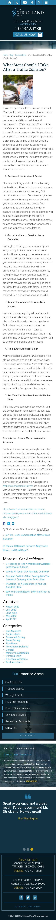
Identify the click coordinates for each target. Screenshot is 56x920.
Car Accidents (20, 55)
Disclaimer (34, 906)
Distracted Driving (15, 637)
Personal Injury (14, 655)
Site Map (20, 906)
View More (28, 735)
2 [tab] (28, 849)
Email (25, 2)
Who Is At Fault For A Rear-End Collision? (27, 571)
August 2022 (12, 606)
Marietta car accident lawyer (18, 485)
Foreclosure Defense (17, 646)
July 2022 (11, 609)
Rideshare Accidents (17, 659)
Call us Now (25, 35)
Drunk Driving (13, 640)
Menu (46, 2)
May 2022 (11, 616)
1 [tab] (24, 849)
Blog (11, 55)
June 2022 (11, 613)
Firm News (11, 643)
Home (9, 2)
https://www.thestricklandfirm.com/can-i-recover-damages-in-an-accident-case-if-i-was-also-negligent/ (27, 513)
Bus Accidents (13, 631)
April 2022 (11, 619)
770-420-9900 (33, 887)
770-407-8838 (33, 870)
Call (16, 2)
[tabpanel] (28, 824)
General (10, 649)
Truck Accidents (14, 662)
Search (39, 2)
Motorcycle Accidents (17, 652)
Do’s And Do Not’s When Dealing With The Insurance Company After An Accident (27, 578)
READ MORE (31, 781)
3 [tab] (31, 849)
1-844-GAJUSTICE (28, 28)
